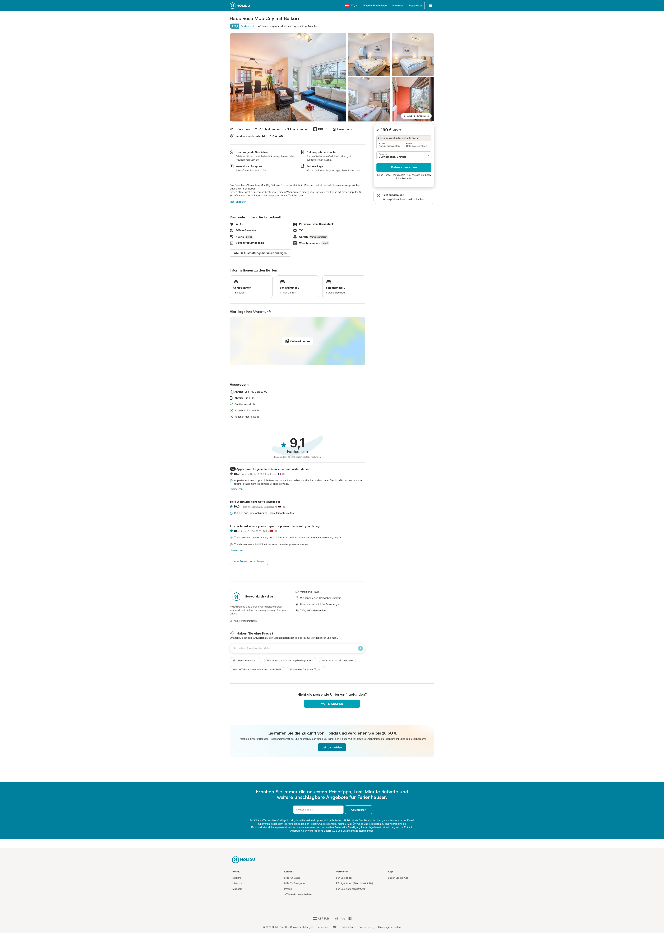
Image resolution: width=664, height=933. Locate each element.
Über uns (237, 883)
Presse (288, 888)
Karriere (236, 877)
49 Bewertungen (267, 26)
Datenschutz (348, 927)
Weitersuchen (332, 703)
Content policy (366, 927)
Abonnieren (358, 809)
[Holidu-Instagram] (336, 918)
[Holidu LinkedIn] (343, 918)
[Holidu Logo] (247, 5)
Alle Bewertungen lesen (249, 561)
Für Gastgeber (344, 877)
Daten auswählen (404, 167)
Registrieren (415, 5)
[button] (403, 155)
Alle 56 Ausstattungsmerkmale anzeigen (260, 253)
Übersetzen (236, 488)
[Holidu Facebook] (350, 918)
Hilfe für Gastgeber (294, 883)
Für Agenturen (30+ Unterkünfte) (354, 883)
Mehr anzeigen (238, 201)
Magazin (237, 888)
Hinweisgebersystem (390, 927)
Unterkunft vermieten (375, 5)
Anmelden (397, 5)
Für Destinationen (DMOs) (350, 888)
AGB (335, 927)
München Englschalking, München (299, 26)
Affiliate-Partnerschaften (298, 894)
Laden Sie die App (398, 877)
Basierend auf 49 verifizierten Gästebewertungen (297, 457)
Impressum (323, 927)
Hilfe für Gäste (292, 877)
